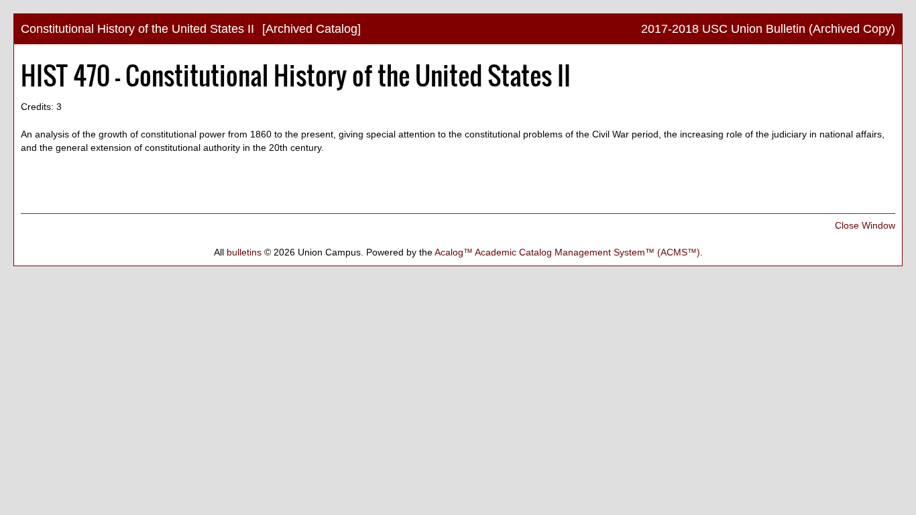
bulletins (244, 252)
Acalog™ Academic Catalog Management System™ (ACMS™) (567, 252)
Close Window (865, 225)
